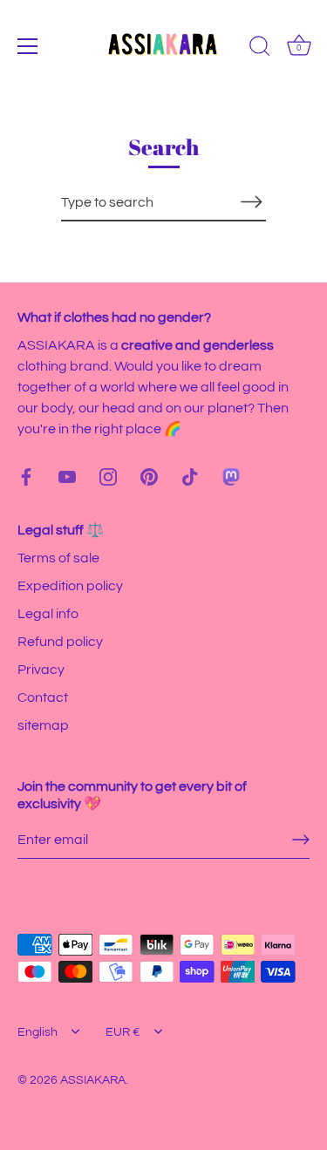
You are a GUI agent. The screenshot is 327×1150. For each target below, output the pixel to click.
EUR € (123, 1032)
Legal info (47, 614)
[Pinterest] (149, 476)
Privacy (41, 670)
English (37, 1032)
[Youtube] (67, 476)
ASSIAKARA (93, 1080)
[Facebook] (26, 476)
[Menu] (28, 46)
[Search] (260, 49)
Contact (42, 697)
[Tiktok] (190, 476)
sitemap (43, 725)
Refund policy (60, 642)
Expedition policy (70, 586)
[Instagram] (108, 476)
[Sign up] (301, 839)
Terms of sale (58, 558)
